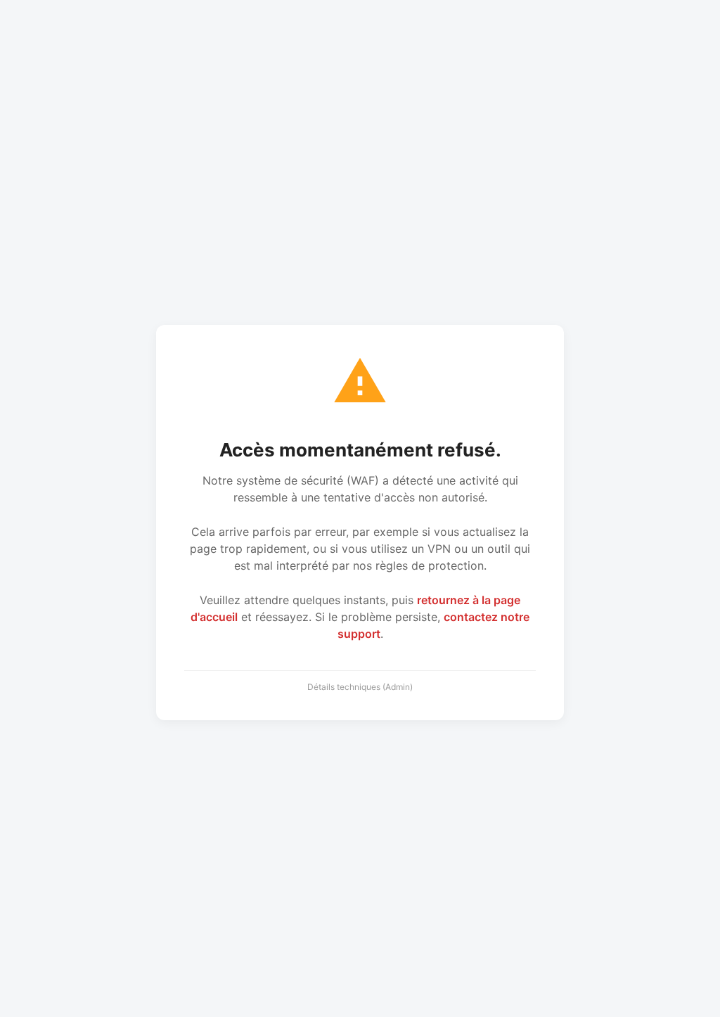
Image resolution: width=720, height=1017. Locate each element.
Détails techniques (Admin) (360, 687)
